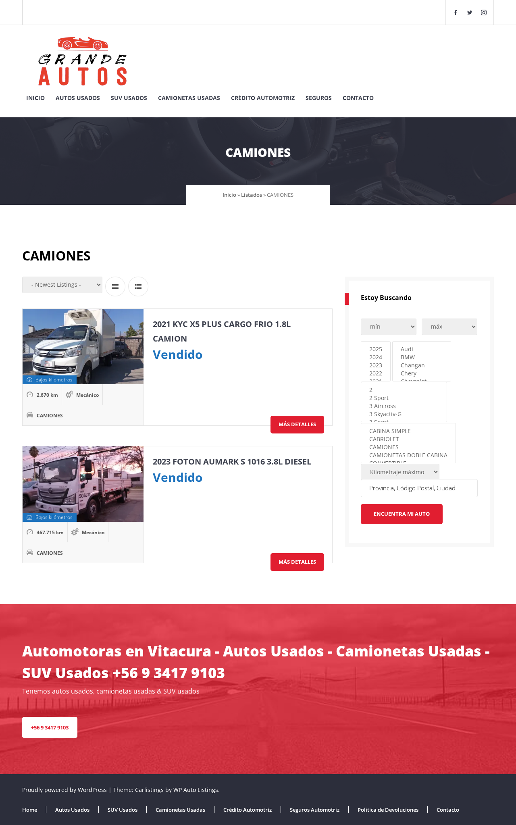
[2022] (375, 373)
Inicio (35, 98)
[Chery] (421, 373)
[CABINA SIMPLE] (408, 431)
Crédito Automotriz (263, 98)
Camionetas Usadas (189, 98)
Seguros (319, 98)
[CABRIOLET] (408, 439)
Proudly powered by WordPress (65, 790)
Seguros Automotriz (314, 809)
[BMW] (421, 357)
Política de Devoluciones (388, 809)
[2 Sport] (403, 398)
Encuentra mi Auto (402, 513)
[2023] (375, 365)
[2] (403, 390)
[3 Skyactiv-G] (403, 414)
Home (29, 809)
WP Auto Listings (195, 790)
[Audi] (421, 349)
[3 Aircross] (403, 406)
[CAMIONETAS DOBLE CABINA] (408, 455)
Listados (251, 194)
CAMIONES (50, 415)
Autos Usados (78, 98)
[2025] (375, 349)
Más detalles (297, 424)
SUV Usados (129, 98)
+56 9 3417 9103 (50, 727)
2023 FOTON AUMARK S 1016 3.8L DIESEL (232, 461)
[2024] (375, 357)
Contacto (358, 98)
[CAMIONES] (408, 447)
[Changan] (421, 365)
